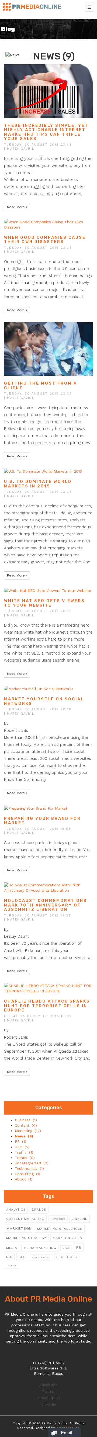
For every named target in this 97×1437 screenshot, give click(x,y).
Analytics (16, 1209)
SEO (22, 1257)
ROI (9, 1257)
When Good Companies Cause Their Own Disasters (45, 239)
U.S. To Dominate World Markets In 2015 (38, 484)
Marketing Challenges (59, 1229)
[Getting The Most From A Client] (48, 348)
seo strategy (41, 1257)
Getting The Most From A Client (40, 385)
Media (11, 1248)
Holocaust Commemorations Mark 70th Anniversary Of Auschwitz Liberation (45, 905)
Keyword (58, 1218)
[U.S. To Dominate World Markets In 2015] (43, 471)
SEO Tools (66, 1257)
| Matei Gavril (19, 148)
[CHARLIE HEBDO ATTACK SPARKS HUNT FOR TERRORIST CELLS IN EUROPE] (48, 988)
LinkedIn (80, 1219)
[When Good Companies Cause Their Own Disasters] (48, 224)
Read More (16, 207)
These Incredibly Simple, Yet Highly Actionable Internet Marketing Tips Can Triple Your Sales (46, 132)
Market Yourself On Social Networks (44, 701)
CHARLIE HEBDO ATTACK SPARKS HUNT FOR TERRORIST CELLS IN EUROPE (47, 1006)
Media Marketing (39, 1248)
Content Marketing (25, 1219)
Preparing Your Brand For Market (42, 820)
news (66, 1248)
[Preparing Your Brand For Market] (35, 808)
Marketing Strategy (26, 1238)
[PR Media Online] (32, 5)
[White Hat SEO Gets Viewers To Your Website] (47, 590)
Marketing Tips (67, 1238)
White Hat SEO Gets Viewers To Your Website (44, 603)
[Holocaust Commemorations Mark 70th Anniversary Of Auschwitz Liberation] (48, 887)
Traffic (11, 1265)
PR (78, 1247)
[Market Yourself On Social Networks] (38, 688)
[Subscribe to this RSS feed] (88, 47)
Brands (39, 1209)
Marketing (18, 1228)
